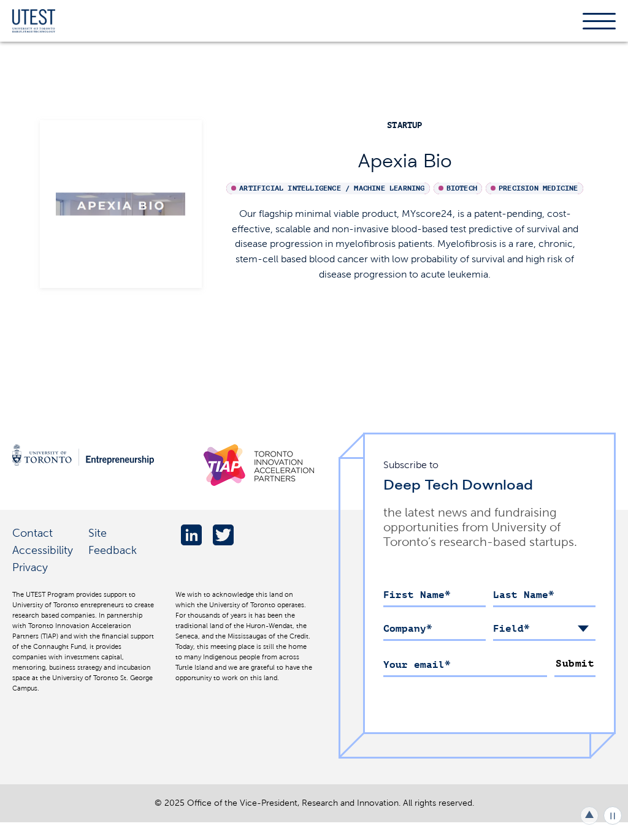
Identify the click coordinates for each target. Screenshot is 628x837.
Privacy (30, 567)
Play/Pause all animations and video (612, 815)
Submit (575, 663)
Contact (32, 532)
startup (404, 125)
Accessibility (42, 549)
